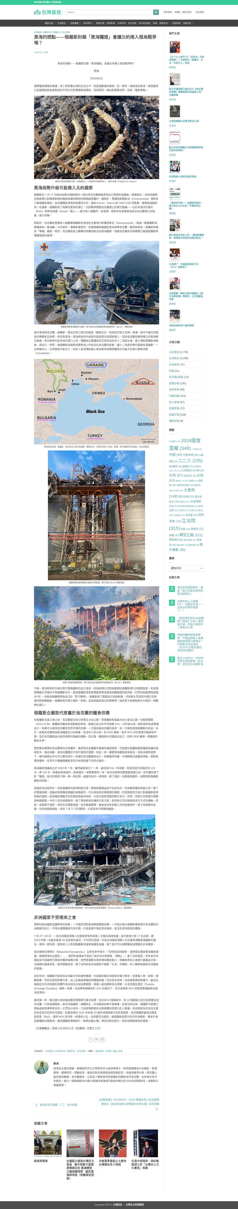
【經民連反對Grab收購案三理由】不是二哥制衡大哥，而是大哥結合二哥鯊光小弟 (190, 623)
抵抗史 (184, 502)
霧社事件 (182, 545)
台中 (177, 471)
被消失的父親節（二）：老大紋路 (58, 1104)
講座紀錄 (174, 420)
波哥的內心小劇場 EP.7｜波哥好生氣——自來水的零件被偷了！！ (190, 606)
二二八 (190, 460)
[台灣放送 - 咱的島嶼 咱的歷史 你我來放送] (47, 12)
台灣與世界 (47, 32)
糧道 (115, 1051)
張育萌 (172, 242)
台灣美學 (121, 23)
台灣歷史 (61, 23)
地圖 (155, 23)
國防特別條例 (185, 485)
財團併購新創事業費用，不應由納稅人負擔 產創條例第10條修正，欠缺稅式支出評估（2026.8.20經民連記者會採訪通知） (190, 642)
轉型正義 (191, 535)
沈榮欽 (172, 155)
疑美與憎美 (41, 1161)
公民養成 (74, 23)
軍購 (174, 535)
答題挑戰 (176, 23)
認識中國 (100, 23)
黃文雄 (193, 545)
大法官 (178, 491)
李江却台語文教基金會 (186, 506)
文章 (97, 1028)
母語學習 (87, 23)
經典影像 (111, 23)
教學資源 (168, 12)
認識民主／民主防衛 (61, 32)
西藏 (185, 529)
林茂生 (184, 510)
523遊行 (174, 441)
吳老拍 (172, 99)
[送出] (156, 12)
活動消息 (187, 23)
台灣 (176, 475)
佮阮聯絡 (200, 12)
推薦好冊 (163, 23)
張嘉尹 (172, 330)
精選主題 (49, 23)
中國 (175, 454)
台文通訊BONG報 (192, 470)
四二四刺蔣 (191, 481)
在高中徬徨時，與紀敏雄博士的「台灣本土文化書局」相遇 (145, 1165)
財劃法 (197, 528)
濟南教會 (179, 515)
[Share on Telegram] (102, 1039)
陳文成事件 (190, 540)
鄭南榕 (176, 539)
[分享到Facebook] (90, 1039)
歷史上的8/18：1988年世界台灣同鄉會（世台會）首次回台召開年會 (190, 661)
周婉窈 (172, 67)
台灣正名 (190, 475)
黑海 (120, 1051)
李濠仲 (172, 125)
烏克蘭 (108, 1051)
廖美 (46, 52)
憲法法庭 (186, 496)
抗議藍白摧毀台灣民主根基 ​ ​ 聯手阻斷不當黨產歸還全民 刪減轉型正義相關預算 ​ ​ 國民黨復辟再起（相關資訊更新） (80, 1170)
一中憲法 (196, 449)
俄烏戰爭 (99, 1051)
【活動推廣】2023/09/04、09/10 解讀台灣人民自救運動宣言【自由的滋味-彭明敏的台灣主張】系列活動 (128, 1101)
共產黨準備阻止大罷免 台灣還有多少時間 (112, 1163)
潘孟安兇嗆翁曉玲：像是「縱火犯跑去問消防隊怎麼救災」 (190, 590)
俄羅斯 (187, 466)
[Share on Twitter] (96, 1039)
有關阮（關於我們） (183, 12)
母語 (194, 510)
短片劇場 (132, 23)
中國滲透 (190, 454)
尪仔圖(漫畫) (145, 23)
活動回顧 (174, 396)
